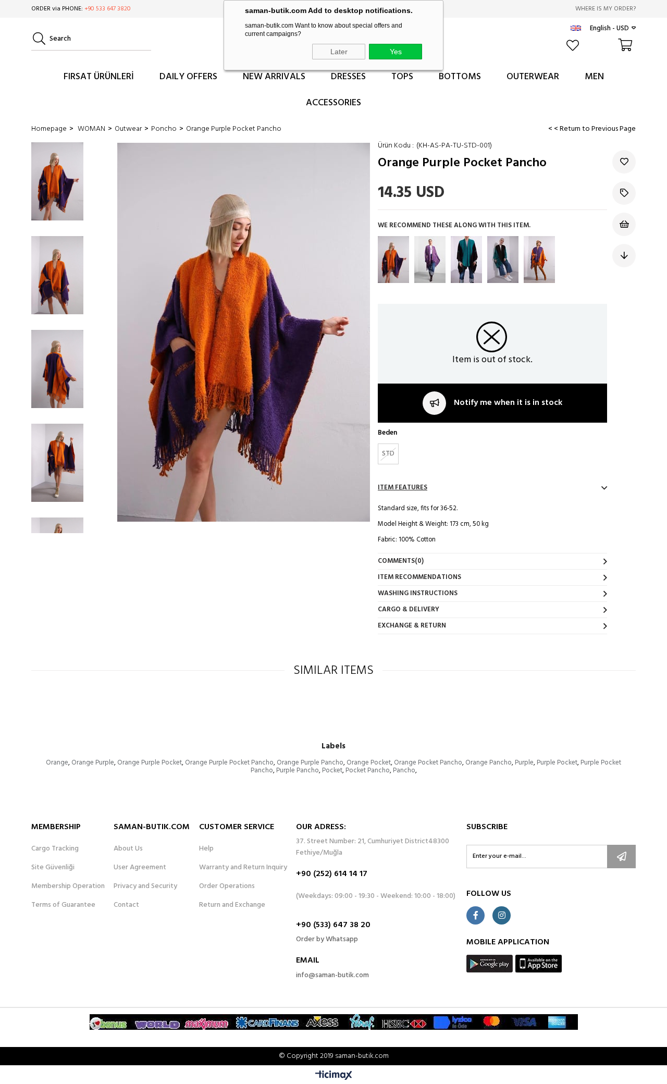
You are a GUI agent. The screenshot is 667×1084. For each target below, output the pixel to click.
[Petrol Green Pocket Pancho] (502, 259)
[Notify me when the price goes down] (624, 255)
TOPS (402, 76)
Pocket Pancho (367, 770)
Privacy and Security (145, 886)
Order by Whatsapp (327, 939)
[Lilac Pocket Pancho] (430, 259)
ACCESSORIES (333, 102)
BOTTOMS (460, 76)
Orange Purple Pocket (149, 762)
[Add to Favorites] (624, 162)
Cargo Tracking (55, 849)
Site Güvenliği (53, 868)
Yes (396, 51)
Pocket (332, 770)
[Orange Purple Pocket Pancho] (393, 259)
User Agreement (140, 868)
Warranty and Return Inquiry (243, 868)
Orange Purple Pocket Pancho (229, 762)
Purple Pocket (557, 762)
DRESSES (348, 76)
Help (206, 849)
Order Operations (227, 886)
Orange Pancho (488, 762)
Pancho (404, 770)
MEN (594, 76)
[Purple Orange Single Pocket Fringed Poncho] (539, 259)
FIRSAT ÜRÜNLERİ (99, 76)
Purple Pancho (297, 770)
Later (339, 51)
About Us (128, 849)
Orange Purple (92, 762)
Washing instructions (418, 593)
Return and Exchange (232, 905)
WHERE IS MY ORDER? (605, 9)
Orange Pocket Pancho (428, 762)
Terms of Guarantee (63, 905)
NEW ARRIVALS (274, 76)
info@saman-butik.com (332, 975)
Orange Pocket (369, 762)
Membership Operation (68, 886)
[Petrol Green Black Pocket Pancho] (466, 259)
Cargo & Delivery (408, 609)
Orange (57, 762)
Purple (524, 762)
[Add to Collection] (624, 193)
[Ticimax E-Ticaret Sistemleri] (333, 1076)
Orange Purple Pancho (310, 762)
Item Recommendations (419, 577)
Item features (402, 487)
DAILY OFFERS (188, 76)
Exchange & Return (412, 625)
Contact (126, 905)
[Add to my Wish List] (624, 224)
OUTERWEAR (533, 76)
